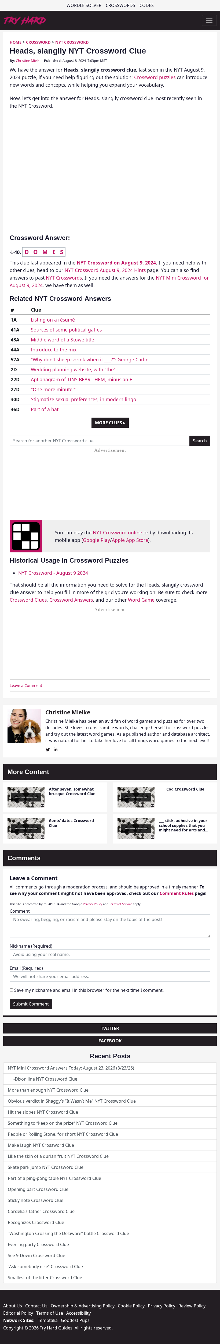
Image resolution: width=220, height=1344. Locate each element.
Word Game (141, 600)
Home (15, 42)
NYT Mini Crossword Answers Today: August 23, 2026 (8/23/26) (71, 1068)
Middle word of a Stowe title (62, 339)
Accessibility (78, 1313)
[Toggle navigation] (209, 20)
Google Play (96, 540)
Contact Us (36, 1306)
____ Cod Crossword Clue (181, 789)
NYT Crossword (72, 42)
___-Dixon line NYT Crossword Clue (42, 1079)
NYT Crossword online (117, 532)
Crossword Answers (71, 600)
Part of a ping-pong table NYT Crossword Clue (54, 1178)
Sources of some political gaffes (66, 329)
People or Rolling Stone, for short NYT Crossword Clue (63, 1134)
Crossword (38, 42)
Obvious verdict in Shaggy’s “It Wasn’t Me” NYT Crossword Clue (72, 1101)
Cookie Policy (131, 1306)
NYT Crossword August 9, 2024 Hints (105, 270)
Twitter (110, 1028)
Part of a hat (44, 409)
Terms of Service (120, 904)
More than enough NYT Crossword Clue (48, 1090)
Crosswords (120, 5)
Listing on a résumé (53, 319)
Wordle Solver (84, 5)
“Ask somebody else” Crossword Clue (45, 1266)
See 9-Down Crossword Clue (36, 1255)
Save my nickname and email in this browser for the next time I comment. (89, 990)
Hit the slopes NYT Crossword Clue (43, 1112)
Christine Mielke (28, 60)
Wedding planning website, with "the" (73, 369)
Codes (147, 5)
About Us (12, 1306)
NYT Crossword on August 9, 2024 (116, 262)
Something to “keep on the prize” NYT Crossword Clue (63, 1123)
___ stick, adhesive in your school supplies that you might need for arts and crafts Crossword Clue (183, 827)
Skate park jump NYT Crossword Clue (45, 1167)
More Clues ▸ (110, 423)
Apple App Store (130, 540)
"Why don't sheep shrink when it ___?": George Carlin (90, 359)
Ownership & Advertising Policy (83, 1306)
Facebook (110, 1041)
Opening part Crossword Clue (38, 1189)
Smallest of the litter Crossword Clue (45, 1277)
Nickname (31, 946)
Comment (20, 911)
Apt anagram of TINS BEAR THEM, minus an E (81, 379)
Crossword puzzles (154, 77)
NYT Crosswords (64, 277)
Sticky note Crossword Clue (35, 1200)
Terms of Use (49, 1313)
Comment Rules (177, 893)
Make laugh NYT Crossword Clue (41, 1145)
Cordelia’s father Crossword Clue (41, 1211)
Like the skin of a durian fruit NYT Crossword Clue (58, 1156)
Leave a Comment (26, 685)
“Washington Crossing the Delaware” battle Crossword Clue (68, 1233)
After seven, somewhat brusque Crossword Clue (72, 791)
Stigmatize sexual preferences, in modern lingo (83, 399)
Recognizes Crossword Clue (36, 1222)
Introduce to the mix (53, 349)
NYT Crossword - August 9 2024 (53, 573)
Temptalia (48, 1320)
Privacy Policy (92, 904)
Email (26, 968)
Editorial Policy (18, 1313)
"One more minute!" (53, 389)
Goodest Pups (75, 1320)
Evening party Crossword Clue (38, 1244)
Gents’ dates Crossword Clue (71, 823)
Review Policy (192, 1306)
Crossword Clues (28, 600)
